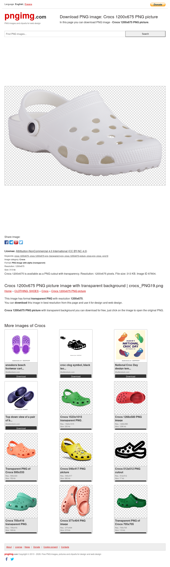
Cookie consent (50, 546)
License (18, 546)
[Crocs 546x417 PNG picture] (75, 450)
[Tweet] (21, 242)
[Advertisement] (85, 63)
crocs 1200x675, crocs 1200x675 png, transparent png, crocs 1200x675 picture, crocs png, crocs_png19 (61, 255)
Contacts (65, 546)
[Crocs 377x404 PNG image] (76, 501)
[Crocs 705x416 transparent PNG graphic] (21, 501)
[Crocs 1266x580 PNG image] (130, 398)
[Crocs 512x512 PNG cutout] (130, 449)
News (27, 546)
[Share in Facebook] (6, 242)
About (9, 546)
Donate (36, 546)
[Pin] (16, 242)
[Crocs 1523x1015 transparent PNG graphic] (75, 398)
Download (21, 376)
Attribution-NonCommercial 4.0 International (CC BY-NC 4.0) (51, 251)
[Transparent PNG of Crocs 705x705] (130, 501)
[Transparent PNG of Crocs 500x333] (21, 449)
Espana (28, 4)
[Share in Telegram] (11, 242)
